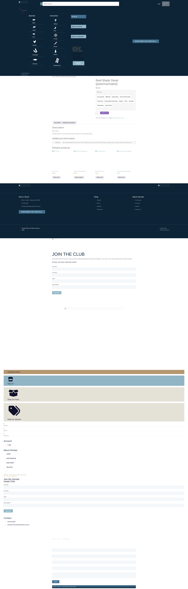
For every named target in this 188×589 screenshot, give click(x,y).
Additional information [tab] (69, 122)
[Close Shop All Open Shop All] (23, 12)
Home (53, 76)
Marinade (99, 92)
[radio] (101, 97)
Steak (122, 118)
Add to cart (104, 112)
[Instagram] (27, 218)
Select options (79, 177)
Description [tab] (57, 122)
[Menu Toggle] (20, 9)
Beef (57, 76)
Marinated (117, 118)
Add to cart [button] (56, 177)
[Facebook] (20, 218)
